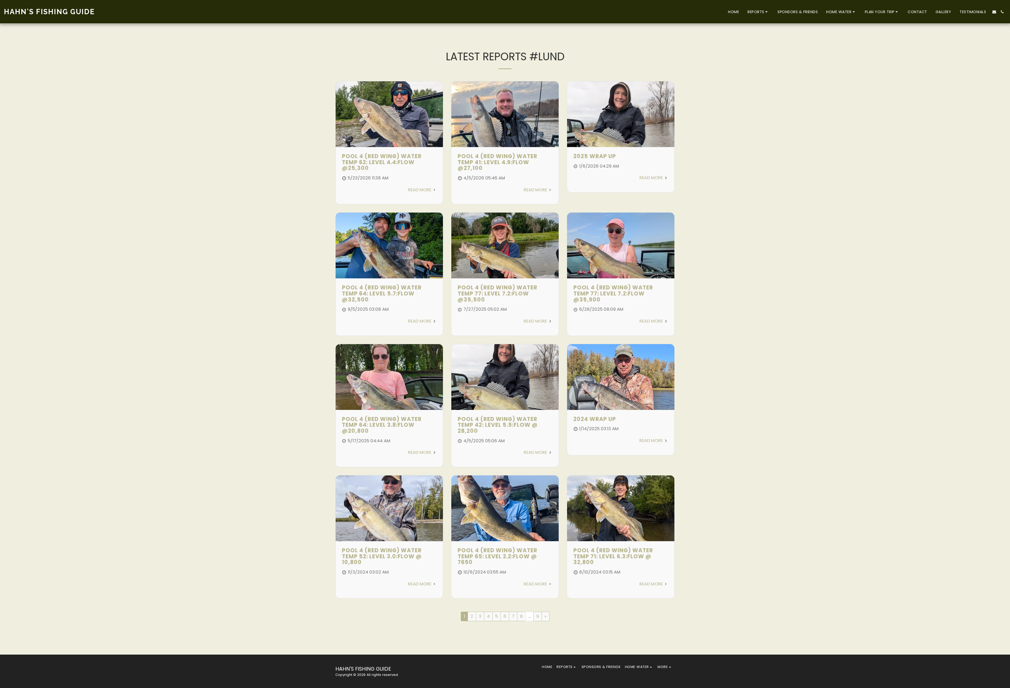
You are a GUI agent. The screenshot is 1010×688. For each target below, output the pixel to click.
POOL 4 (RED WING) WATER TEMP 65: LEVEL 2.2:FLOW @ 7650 (497, 556)
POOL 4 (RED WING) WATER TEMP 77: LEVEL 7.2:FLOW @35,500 (497, 293)
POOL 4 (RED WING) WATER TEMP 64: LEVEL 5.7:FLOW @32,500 (382, 293)
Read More (420, 190)
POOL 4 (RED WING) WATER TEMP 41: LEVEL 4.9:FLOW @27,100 (497, 162)
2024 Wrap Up (594, 419)
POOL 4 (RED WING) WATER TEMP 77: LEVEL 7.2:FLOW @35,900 (613, 293)
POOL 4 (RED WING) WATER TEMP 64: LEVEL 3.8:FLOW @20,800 (382, 425)
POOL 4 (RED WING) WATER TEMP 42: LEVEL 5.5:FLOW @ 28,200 (498, 425)
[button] (758, 12)
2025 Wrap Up (594, 156)
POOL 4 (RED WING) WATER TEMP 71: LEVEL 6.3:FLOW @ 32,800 (613, 556)
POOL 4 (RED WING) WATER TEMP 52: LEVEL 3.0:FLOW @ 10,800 (382, 556)
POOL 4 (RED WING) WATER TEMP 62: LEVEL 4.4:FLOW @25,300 (382, 162)
